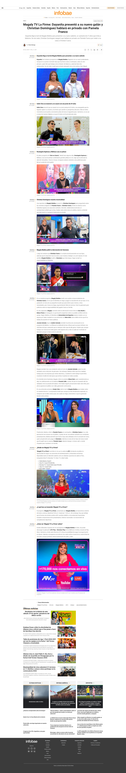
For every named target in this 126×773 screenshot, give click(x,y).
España (48, 8)
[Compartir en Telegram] (97, 50)
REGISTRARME (111, 7)
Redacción (63, 742)
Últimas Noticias (81, 8)
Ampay (72, 605)
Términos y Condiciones (95, 742)
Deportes (88, 8)
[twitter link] (32, 748)
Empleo (63, 744)
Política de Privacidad (95, 744)
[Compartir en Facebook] (88, 50)
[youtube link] (29, 751)
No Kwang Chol (51, 17)
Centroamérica (63, 8)
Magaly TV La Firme (42, 605)
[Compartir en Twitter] (91, 50)
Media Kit (79, 753)
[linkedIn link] (34, 751)
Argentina (29, 8)
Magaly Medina (59, 605)
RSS (47, 759)
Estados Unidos (36, 8)
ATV (67, 605)
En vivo (51, 605)
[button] (2, 8)
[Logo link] (63, 13)
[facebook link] (29, 748)
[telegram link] (32, 751)
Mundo (70, 8)
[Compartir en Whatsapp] (85, 50)
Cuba (74, 8)
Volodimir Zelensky (78, 17)
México (53, 8)
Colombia (43, 8)
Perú (58, 8)
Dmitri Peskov (58, 17)
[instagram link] (34, 748)
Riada (72, 17)
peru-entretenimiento (81, 605)
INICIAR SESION (120, 7)
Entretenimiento (95, 8)
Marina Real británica (66, 17)
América (47, 742)
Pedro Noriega (31, 45)
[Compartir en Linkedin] (94, 50)
